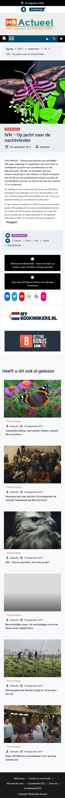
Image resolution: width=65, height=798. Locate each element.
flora (28, 240)
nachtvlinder (14, 245)
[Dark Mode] (47, 39)
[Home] (4, 38)
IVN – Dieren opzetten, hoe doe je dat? (27, 562)
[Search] (54, 39)
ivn (36, 240)
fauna (17, 240)
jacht (46, 240)
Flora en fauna (12, 129)
